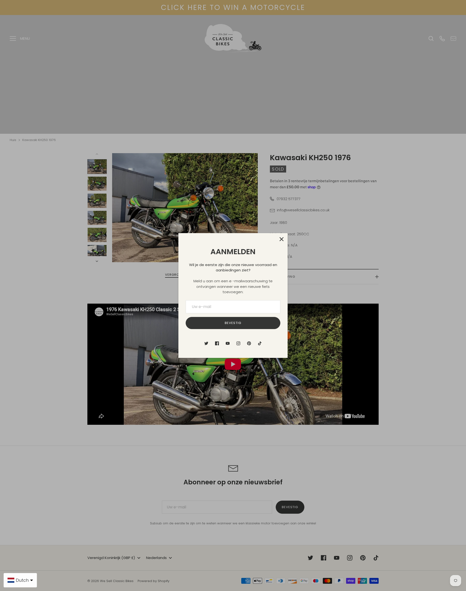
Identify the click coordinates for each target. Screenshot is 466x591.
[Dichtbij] (281, 239)
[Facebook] (217, 343)
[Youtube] (227, 343)
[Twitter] (206, 343)
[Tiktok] (259, 343)
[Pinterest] (249, 343)
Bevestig (233, 323)
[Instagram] (238, 343)
